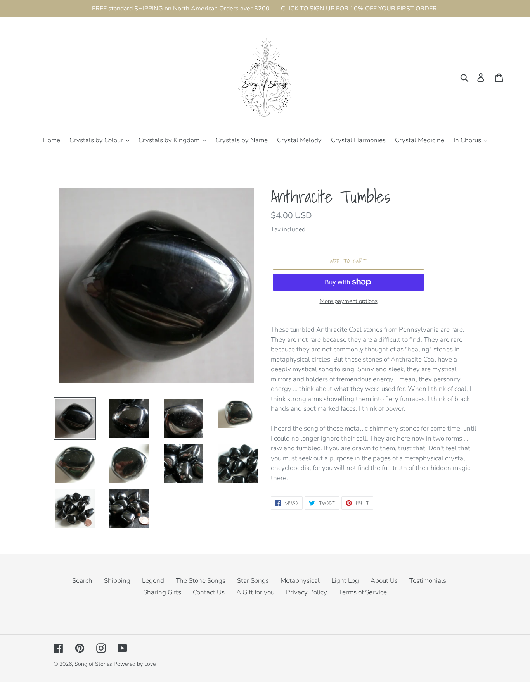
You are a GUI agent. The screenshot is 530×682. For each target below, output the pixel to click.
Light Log (345, 580)
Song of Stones (93, 664)
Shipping (117, 580)
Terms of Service (363, 592)
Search (82, 580)
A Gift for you (255, 592)
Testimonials (427, 580)
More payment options (349, 301)
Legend (153, 580)
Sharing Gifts (162, 592)
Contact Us (209, 592)
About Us (384, 580)
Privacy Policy (306, 592)
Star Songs (253, 580)
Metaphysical (300, 580)
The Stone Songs (200, 580)
